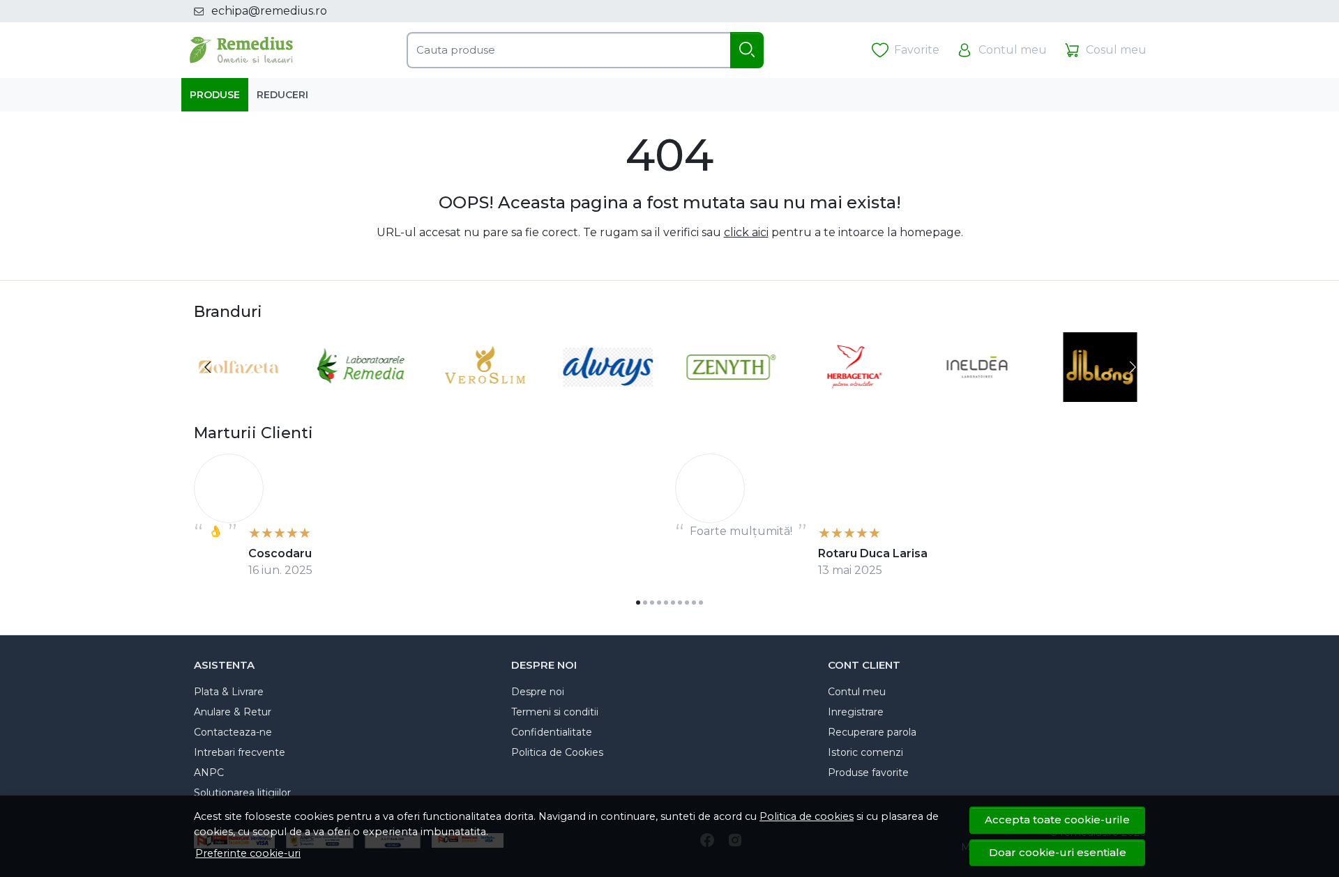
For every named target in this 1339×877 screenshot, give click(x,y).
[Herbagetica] (855, 393)
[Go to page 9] (694, 602)
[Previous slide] (208, 367)
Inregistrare (856, 712)
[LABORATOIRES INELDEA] (977, 393)
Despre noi (537, 691)
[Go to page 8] (687, 602)
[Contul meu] (1001, 50)
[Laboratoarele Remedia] (362, 393)
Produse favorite (868, 772)
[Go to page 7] (680, 602)
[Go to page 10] (701, 602)
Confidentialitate (551, 732)
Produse (215, 94)
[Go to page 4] (659, 602)
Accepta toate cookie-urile (1057, 819)
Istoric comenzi (865, 752)
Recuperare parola (872, 732)
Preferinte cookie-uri (248, 853)
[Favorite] (905, 50)
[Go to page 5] (666, 602)
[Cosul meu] (1105, 50)
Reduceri (282, 94)
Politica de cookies (806, 816)
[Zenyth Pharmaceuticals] (731, 393)
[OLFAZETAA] (239, 393)
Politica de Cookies (557, 752)
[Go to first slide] (1131, 367)
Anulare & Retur (232, 712)
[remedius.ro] (241, 50)
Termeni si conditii (554, 712)
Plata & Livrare (229, 691)
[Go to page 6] (673, 602)
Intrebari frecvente (239, 752)
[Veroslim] (485, 393)
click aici (746, 232)
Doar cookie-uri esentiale (1057, 852)
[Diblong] (1101, 393)
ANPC (209, 772)
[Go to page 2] (645, 602)
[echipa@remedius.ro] (202, 11)
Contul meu (857, 691)
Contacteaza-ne (233, 732)
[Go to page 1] (638, 602)
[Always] (608, 393)
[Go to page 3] (652, 602)
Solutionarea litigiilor (242, 792)
